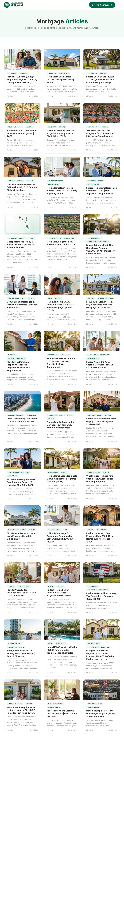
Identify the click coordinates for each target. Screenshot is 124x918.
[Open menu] (118, 4)
